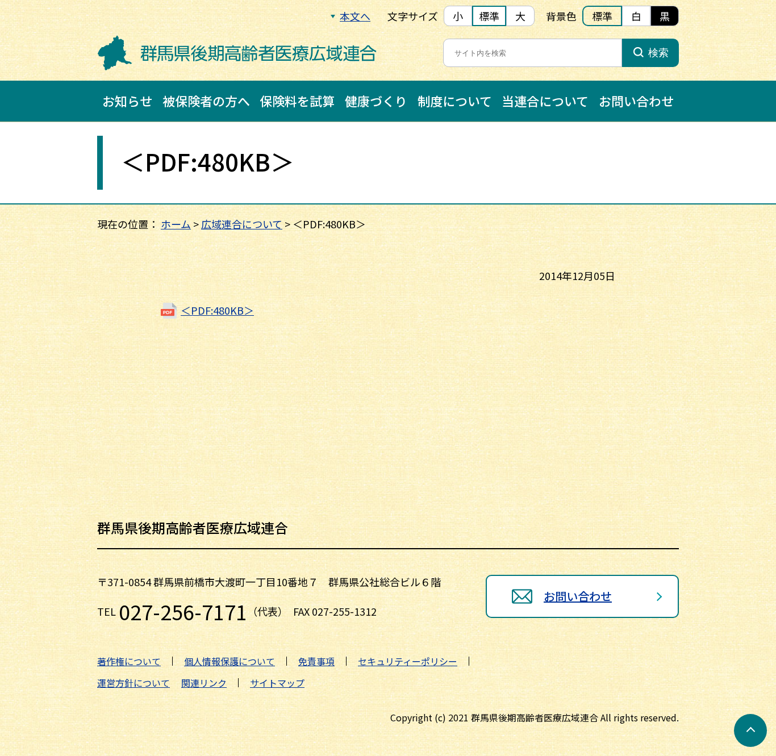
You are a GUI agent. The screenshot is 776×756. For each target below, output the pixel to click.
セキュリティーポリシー (407, 661)
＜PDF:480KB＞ (217, 310)
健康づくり (376, 100)
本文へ (355, 16)
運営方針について (133, 683)
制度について (455, 100)
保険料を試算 (297, 100)
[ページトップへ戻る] (750, 730)
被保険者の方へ (206, 100)
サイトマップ (277, 683)
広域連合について (241, 223)
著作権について (129, 661)
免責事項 (316, 661)
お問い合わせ (636, 100)
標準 (489, 16)
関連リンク (204, 683)
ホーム (176, 223)
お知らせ (127, 100)
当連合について (545, 100)
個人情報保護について (229, 661)
